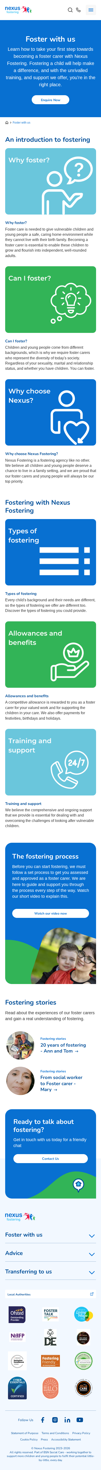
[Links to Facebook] (42, 1420)
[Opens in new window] (50, 1314)
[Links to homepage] (8, 123)
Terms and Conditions (55, 1433)
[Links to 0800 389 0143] (78, 10)
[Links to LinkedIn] (67, 1420)
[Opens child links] (92, 1236)
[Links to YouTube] (80, 1420)
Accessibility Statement (66, 1439)
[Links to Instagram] (55, 1420)
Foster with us (24, 1234)
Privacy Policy (81, 1433)
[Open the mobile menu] (91, 10)
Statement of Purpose (24, 1433)
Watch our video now (50, 913)
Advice (14, 1253)
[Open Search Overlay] (70, 10)
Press (44, 1439)
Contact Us (50, 1158)
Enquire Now (50, 100)
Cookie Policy (29, 1439)
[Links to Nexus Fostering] (18, 10)
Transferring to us (28, 1271)
